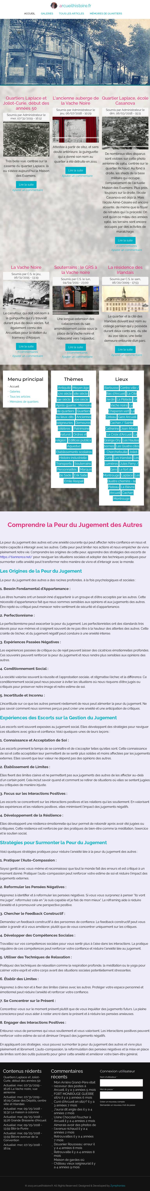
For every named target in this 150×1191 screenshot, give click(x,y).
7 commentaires (27, 351)
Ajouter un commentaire (27, 190)
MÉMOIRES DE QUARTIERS (106, 13)
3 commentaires (77, 352)
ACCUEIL (29, 13)
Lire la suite (26, 184)
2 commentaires (126, 245)
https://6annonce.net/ (16, 557)
